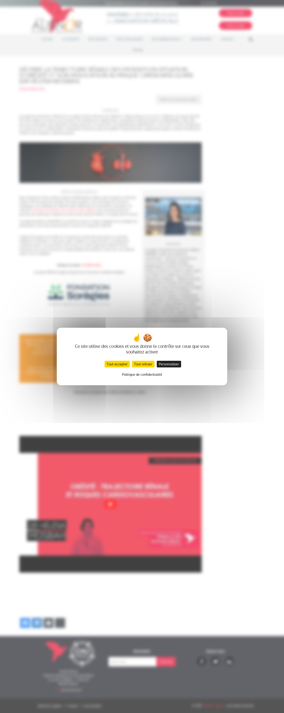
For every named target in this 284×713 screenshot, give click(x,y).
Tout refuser (143, 364)
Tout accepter (117, 364)
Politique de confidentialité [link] (142, 374)
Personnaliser (169, 364)
